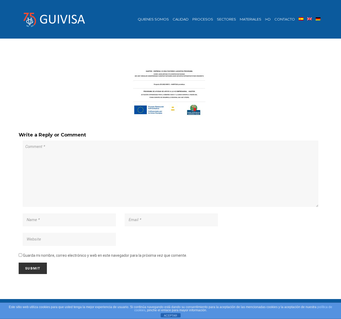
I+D (268, 19)
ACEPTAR (170, 315)
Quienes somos (153, 19)
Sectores (226, 19)
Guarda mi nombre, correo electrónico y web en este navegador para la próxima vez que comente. (105, 255)
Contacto (284, 19)
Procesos (202, 19)
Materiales (250, 19)
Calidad (181, 19)
